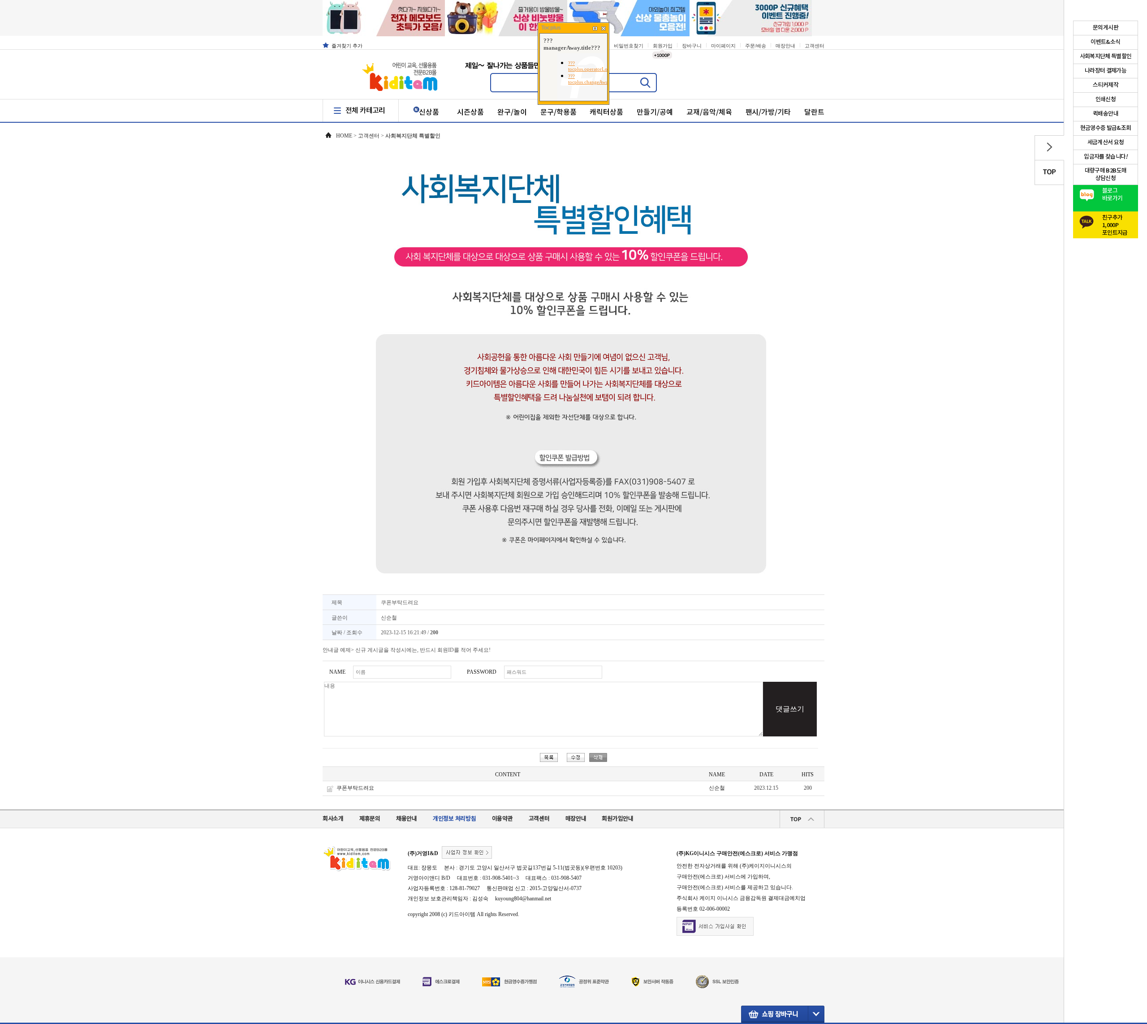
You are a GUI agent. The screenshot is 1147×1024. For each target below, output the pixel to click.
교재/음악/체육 (709, 112)
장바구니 (692, 45)
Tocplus (551, 28)
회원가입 (663, 45)
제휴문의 (369, 818)
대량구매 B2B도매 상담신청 (1106, 174)
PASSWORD (481, 672)
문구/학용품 (558, 112)
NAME (337, 672)
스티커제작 (1105, 85)
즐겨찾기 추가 (347, 45)
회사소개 (333, 818)
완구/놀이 (512, 112)
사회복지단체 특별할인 (1106, 56)
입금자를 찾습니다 (1105, 156)
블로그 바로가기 (1112, 194)
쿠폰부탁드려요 (355, 788)
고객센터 (814, 45)
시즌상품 (470, 112)
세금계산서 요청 (1105, 142)
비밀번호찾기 (628, 45)
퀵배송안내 (1105, 113)
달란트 (814, 112)
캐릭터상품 (606, 112)
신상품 (429, 112)
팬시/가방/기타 (768, 112)
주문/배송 (755, 45)
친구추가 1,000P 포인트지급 (1115, 223)
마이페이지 (723, 45)
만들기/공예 (655, 112)
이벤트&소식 (1105, 42)
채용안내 (406, 818)
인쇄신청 (1105, 99)
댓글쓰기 (790, 709)
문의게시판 (1105, 27)
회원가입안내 (617, 818)
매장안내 (785, 45)
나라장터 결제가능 (1105, 70)
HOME (344, 136)
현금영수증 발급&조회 (1105, 128)
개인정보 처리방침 (454, 818)
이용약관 (502, 818)
